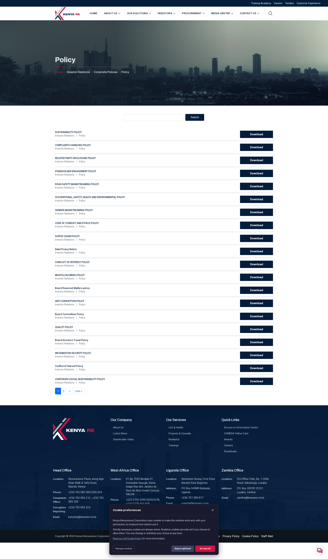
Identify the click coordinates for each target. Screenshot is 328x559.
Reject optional (183, 548)
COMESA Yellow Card (236, 433)
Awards (228, 439)
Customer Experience (308, 3)
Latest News (120, 433)
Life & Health (176, 427)
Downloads (230, 451)
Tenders (289, 3)
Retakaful (174, 439)
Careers (278, 3)
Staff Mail (267, 536)
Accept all (205, 548)
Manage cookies (123, 548)
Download (256, 134)
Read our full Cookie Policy (127, 538)
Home (93, 13)
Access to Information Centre (241, 427)
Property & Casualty (180, 433)
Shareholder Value (123, 439)
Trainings (174, 445)
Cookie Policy (250, 536)
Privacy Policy (231, 536)
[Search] (270, 13)
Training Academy (261, 3)
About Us (118, 427)
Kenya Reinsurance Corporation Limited (97, 536)
